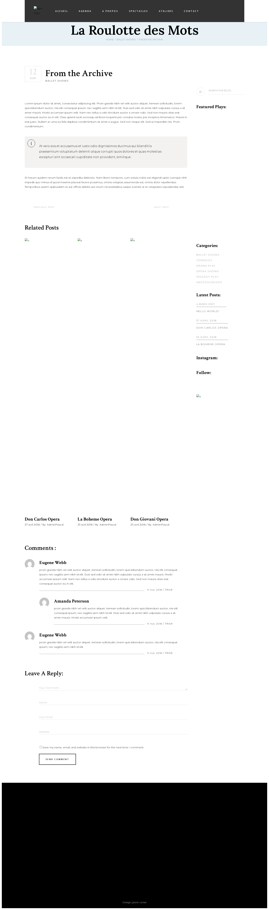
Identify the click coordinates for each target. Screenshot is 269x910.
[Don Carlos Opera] (48, 375)
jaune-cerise (139, 902)
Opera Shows (207, 271)
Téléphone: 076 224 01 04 (78, 853)
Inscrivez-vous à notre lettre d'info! (191, 828)
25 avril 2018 (85, 524)
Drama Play (206, 265)
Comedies (204, 260)
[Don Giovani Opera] (154, 375)
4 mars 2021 (205, 304)
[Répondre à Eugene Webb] (176, 589)
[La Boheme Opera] (101, 375)
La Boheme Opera (95, 519)
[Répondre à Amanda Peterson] (176, 623)
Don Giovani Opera (149, 519)
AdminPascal (55, 524)
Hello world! (207, 311)
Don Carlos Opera (42, 519)
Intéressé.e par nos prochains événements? (190, 827)
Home (110, 39)
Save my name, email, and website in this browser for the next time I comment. (93, 747)
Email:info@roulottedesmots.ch (78, 857)
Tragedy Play (207, 276)
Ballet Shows (126, 39)
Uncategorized (209, 282)
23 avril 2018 (138, 524)
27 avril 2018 (32, 524)
